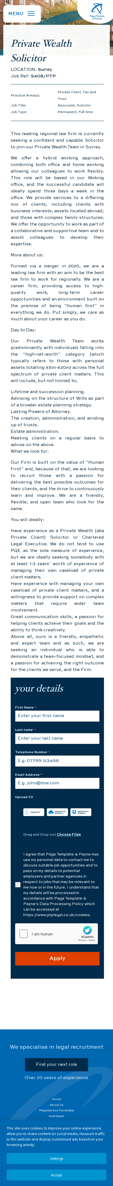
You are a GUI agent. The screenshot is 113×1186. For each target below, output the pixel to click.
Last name (25, 730)
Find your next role (56, 1064)
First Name (26, 707)
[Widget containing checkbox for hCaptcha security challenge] (56, 933)
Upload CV (24, 797)
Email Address (29, 775)
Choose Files (69, 834)
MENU (16, 14)
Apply (57, 958)
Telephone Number (32, 752)
